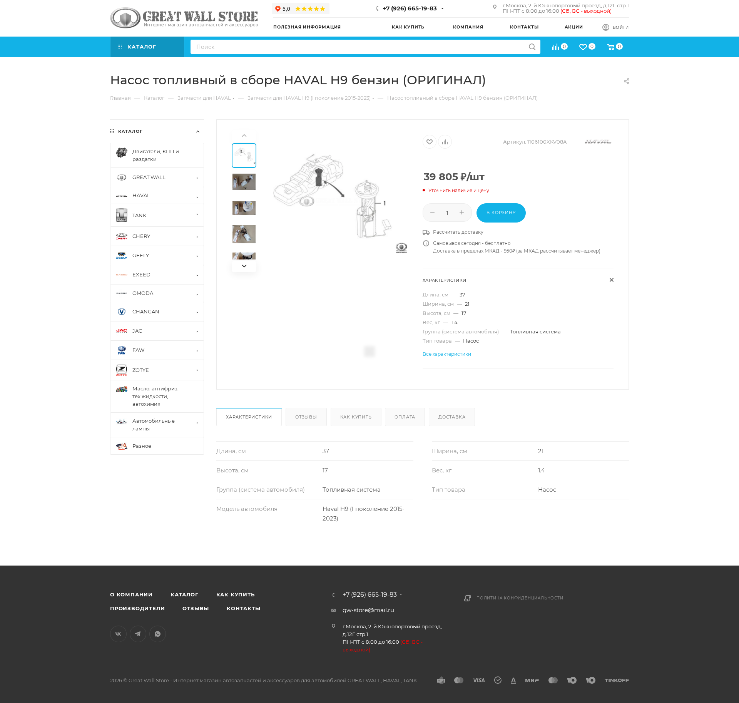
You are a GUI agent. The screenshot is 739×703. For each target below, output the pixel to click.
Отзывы (306, 417)
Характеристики (249, 417)
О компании (131, 594)
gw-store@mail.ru (368, 610)
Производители (137, 608)
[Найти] (532, 47)
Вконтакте (118, 634)
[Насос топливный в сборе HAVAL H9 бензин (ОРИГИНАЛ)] (337, 201)
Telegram (138, 634)
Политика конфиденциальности (520, 598)
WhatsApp (157, 634)
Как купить (356, 417)
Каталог (185, 594)
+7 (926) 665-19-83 (410, 8)
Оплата (405, 417)
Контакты (243, 608)
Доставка (451, 417)
